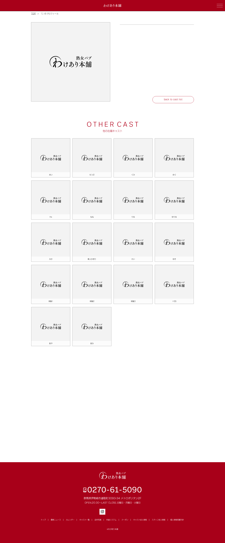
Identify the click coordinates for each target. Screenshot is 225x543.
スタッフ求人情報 (158, 520)
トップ (43, 520)
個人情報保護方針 (177, 520)
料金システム (111, 520)
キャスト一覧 (84, 520)
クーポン (125, 520)
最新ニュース (56, 520)
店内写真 (98, 520)
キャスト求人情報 (140, 520)
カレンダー (70, 520)
